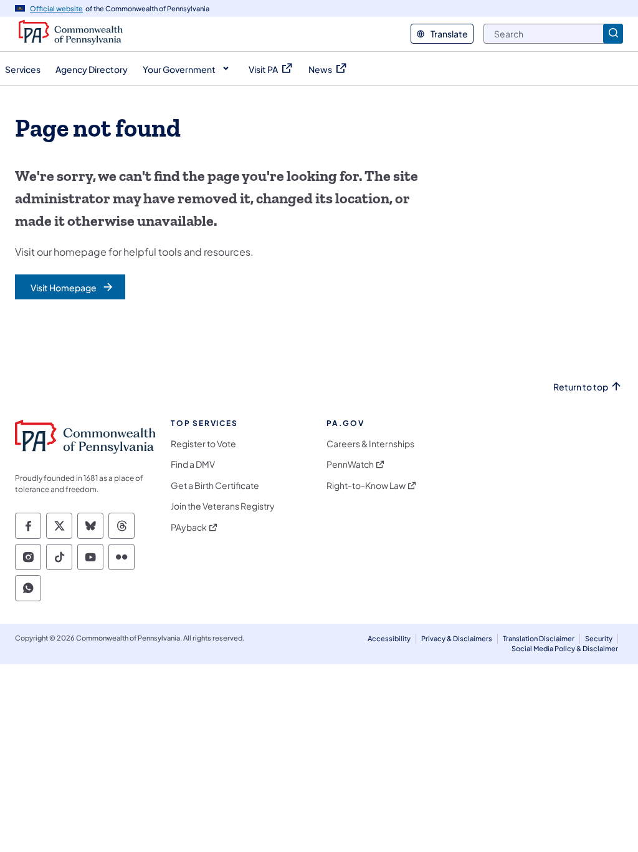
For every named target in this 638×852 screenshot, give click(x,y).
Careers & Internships (370, 443)
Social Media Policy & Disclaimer (565, 648)
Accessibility (389, 638)
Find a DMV (193, 464)
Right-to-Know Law (366, 485)
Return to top (580, 387)
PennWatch (350, 464)
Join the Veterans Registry (223, 506)
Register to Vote (203, 443)
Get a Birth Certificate (215, 485)
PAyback (189, 527)
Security (598, 638)
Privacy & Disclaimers (456, 638)
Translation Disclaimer (538, 638)
